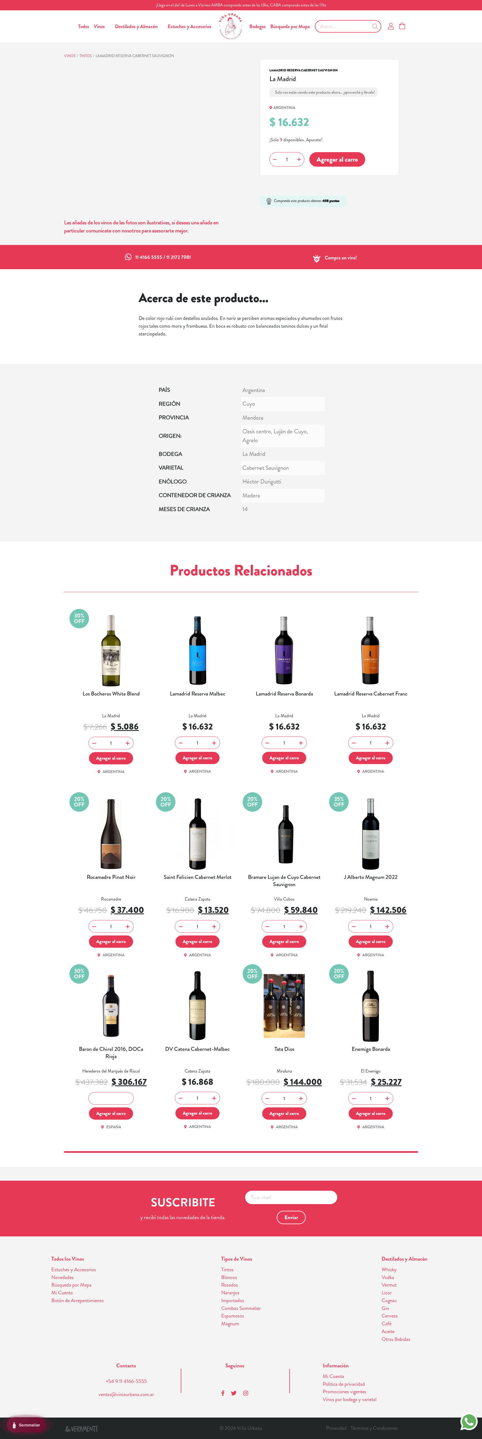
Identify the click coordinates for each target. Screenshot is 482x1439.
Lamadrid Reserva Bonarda (284, 693)
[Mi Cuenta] (391, 26)
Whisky (389, 1269)
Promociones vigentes (344, 1391)
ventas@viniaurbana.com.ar (126, 1394)
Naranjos (230, 1292)
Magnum (230, 1323)
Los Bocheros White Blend (111, 693)
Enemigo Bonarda (371, 1049)
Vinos (99, 26)
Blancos (229, 1277)
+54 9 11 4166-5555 (126, 1381)
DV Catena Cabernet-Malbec (197, 1049)
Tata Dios (284, 1049)
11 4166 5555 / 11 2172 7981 (163, 257)
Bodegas (257, 26)
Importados (232, 1300)
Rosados (229, 1285)
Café (386, 1323)
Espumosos (232, 1315)
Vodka (388, 1277)
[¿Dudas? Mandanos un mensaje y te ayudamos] (469, 1421)
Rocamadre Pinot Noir (111, 877)
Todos (83, 26)
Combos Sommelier (241, 1308)
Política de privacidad (344, 1384)
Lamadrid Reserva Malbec (197, 693)
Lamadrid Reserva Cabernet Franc (371, 693)
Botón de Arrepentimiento (77, 1300)
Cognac (389, 1300)
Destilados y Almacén (136, 26)
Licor (387, 1292)
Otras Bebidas (396, 1339)
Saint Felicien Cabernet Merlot (198, 877)
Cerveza (390, 1315)
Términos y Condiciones (374, 1428)
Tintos (85, 56)
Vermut (389, 1285)
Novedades (62, 1277)
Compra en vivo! (341, 257)
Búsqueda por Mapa (290, 26)
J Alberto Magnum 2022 (370, 877)
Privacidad (336, 1428)
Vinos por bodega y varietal (350, 1399)
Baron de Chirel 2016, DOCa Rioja (111, 1053)
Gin (385, 1308)
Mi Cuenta (62, 1292)
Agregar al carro (337, 159)
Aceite (388, 1331)
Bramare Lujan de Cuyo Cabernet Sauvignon (284, 881)
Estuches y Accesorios (189, 26)
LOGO (230, 26)
